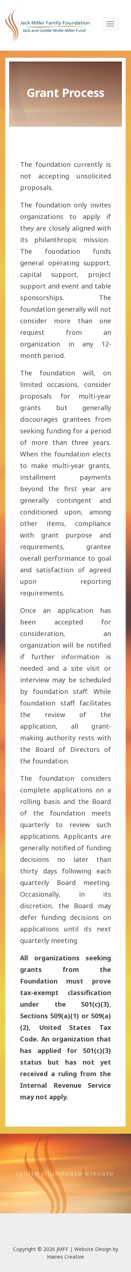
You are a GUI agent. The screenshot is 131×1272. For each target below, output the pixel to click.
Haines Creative (65, 1256)
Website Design (92, 1249)
